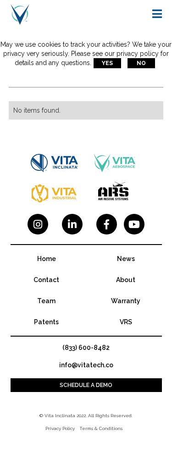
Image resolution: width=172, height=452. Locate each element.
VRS (126, 322)
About (125, 279)
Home (46, 258)
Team (46, 301)
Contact (46, 279)
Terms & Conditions (100, 428)
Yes (107, 63)
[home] (20, 14)
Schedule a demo (86, 385)
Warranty (125, 301)
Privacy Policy (60, 428)
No (141, 63)
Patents (46, 322)
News (126, 258)
